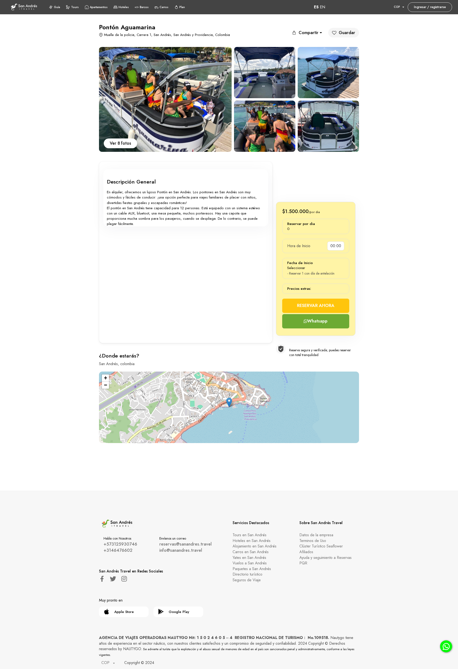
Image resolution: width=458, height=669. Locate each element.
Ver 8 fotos (120, 143)
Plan (182, 7)
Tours (75, 7)
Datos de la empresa (316, 535)
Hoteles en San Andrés (252, 540)
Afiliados (306, 552)
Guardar (347, 33)
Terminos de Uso (312, 540)
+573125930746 (120, 544)
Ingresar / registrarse (430, 7)
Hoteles (124, 7)
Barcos (144, 7)
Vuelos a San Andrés (250, 563)
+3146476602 (118, 550)
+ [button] (105, 378)
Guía (57, 7)
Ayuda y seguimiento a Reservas (325, 557)
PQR (303, 563)
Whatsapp (317, 321)
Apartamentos (99, 7)
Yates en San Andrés (249, 557)
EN (322, 7)
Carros (164, 7)
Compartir (308, 33)
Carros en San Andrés (251, 552)
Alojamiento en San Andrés (254, 546)
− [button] (105, 385)
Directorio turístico (247, 574)
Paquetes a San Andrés (252, 569)
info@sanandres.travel (180, 550)
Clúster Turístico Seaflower (321, 546)
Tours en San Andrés (249, 535)
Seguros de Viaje (247, 580)
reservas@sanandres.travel (185, 544)
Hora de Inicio (298, 246)
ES (316, 7)
